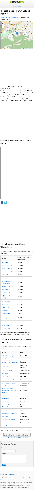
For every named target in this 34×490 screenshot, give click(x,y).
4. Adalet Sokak (6, 275)
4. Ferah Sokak (6, 301)
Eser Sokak (5, 366)
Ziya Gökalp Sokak (7, 370)
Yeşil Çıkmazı (5, 373)
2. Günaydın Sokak (7, 272)
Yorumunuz (4, 453)
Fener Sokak (5, 310)
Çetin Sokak (5, 262)
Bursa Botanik (5, 359)
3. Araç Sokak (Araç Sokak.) (9, 356)
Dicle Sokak (5, 416)
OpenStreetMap (29, 48)
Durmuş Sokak (6, 402)
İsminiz (3, 448)
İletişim (30, 478)
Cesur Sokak (5, 398)
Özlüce (3, 395)
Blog (1, 479)
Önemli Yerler (17, 6)
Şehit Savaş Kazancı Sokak (9, 380)
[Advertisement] (17, 67)
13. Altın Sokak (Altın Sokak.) (10, 362)
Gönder (4, 464)
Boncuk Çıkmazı (6, 410)
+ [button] (2, 24)
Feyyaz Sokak (5, 325)
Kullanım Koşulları (22, 478)
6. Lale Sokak (5, 304)
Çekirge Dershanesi (7, 426)
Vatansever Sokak (7, 265)
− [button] (2, 26)
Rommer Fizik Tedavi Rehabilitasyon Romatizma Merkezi (9, 390)
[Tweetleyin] (5, 202)
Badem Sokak (5, 377)
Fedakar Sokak (6, 286)
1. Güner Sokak (6, 328)
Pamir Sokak (5, 423)
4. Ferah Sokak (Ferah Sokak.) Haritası (17, 437)
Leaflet (23, 48)
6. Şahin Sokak (6, 293)
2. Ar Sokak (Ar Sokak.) (8, 419)
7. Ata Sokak (5, 307)
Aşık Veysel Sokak (7, 314)
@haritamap (10, 474)
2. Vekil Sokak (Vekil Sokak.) (9, 413)
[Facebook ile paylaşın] (2, 202)
